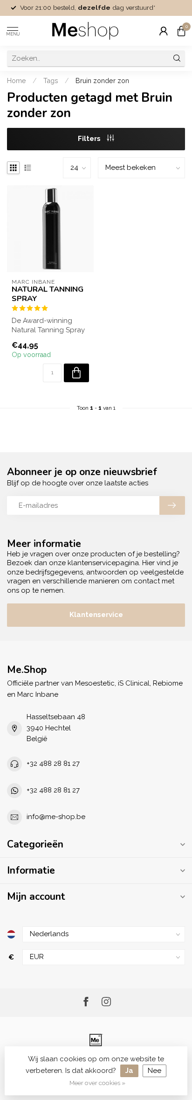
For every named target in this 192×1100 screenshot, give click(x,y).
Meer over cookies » (97, 1082)
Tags (50, 80)
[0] (181, 30)
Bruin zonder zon (102, 80)
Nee (154, 1070)
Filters (90, 138)
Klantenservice (96, 614)
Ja (129, 1070)
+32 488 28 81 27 (53, 763)
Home (16, 80)
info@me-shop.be (56, 817)
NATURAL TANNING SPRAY (47, 294)
